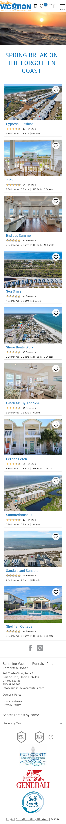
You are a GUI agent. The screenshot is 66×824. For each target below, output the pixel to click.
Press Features (12, 701)
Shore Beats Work (20, 347)
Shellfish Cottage (19, 626)
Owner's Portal (12, 694)
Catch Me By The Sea (22, 403)
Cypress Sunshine (20, 124)
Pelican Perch (16, 459)
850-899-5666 (11, 684)
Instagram (40, 648)
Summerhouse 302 (20, 515)
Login (10, 819)
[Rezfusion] (51, 737)
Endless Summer (19, 235)
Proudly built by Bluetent (32, 819)
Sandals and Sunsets (22, 570)
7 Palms (12, 180)
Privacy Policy (12, 705)
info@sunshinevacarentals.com (23, 688)
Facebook (30, 648)
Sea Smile (13, 291)
